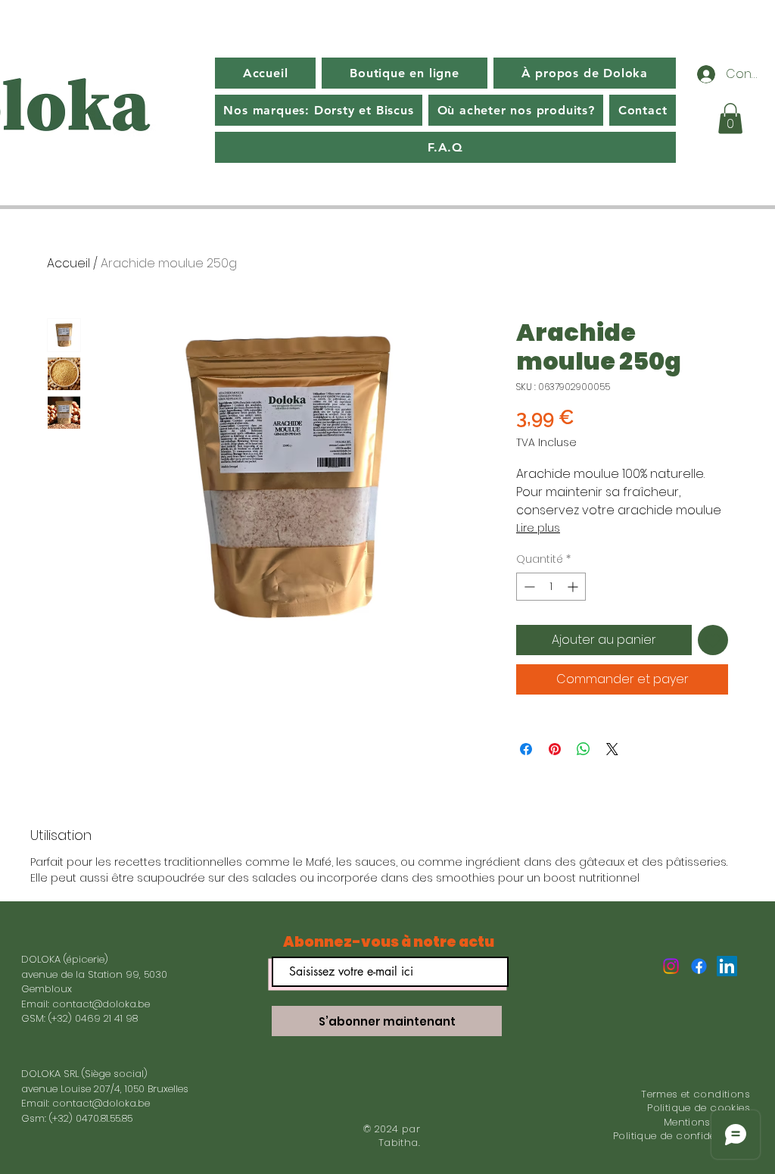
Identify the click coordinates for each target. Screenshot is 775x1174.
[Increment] (574, 586)
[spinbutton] (551, 586)
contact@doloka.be (101, 1004)
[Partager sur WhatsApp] (583, 749)
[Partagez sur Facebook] (526, 749)
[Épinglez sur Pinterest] (555, 749)
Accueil (68, 263)
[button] (730, 118)
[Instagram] (671, 966)
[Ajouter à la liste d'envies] (713, 640)
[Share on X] (612, 749)
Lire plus (538, 527)
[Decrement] (527, 586)
